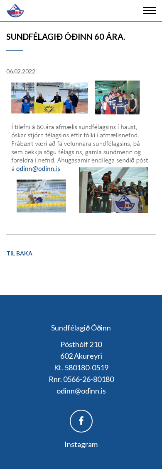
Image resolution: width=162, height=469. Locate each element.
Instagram (81, 444)
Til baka (19, 253)
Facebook (81, 421)
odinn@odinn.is (81, 390)
